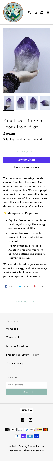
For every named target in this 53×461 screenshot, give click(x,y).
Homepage (13, 328)
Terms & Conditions (18, 346)
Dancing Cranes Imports (31, 446)
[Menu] (48, 12)
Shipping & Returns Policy (22, 355)
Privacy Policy (14, 363)
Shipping (8, 139)
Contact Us (13, 337)
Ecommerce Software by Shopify (27, 451)
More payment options (26, 167)
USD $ (25, 410)
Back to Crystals (29, 302)
